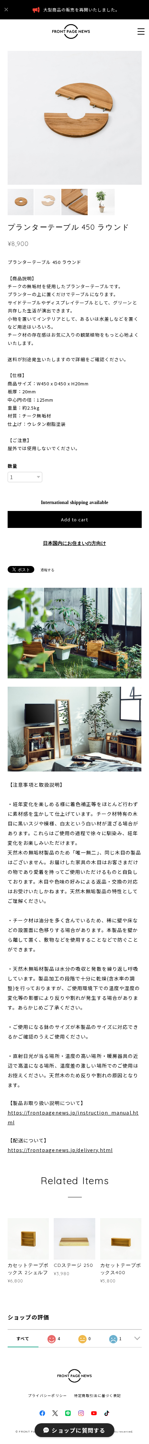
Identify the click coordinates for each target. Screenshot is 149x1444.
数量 (12, 466)
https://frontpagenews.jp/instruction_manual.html (73, 1117)
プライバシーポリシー (47, 1395)
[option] (75, 118)
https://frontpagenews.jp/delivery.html (60, 1149)
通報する (47, 570)
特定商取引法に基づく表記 (97, 1395)
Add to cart (74, 519)
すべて (23, 1338)
